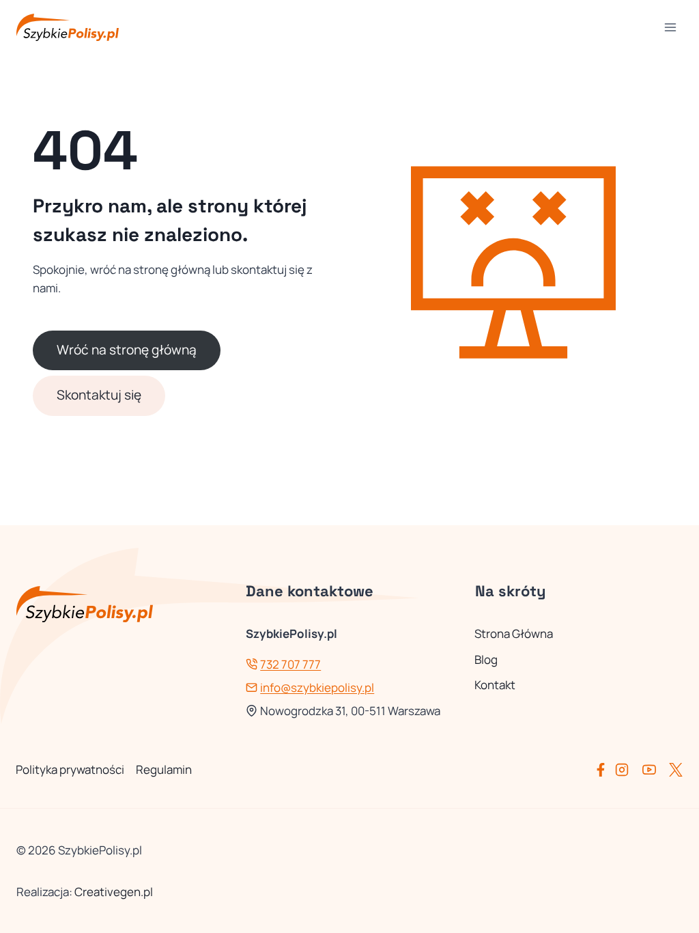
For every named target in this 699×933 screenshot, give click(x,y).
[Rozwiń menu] (670, 27)
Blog (486, 659)
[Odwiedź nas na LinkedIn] (676, 770)
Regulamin (164, 769)
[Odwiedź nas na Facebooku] (603, 770)
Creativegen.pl (113, 892)
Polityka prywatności (70, 769)
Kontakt (494, 685)
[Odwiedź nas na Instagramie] (627, 770)
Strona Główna (513, 633)
